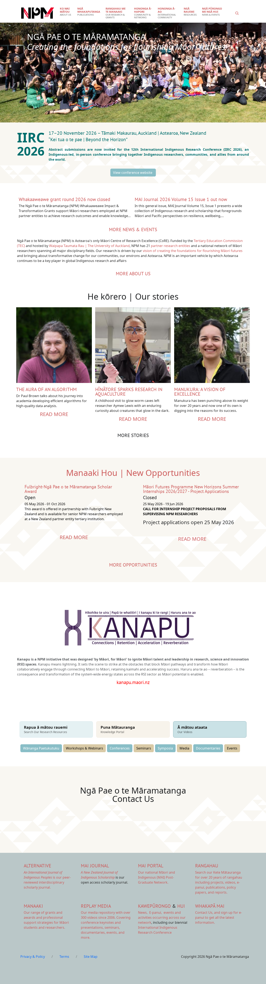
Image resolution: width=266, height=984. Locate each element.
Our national (156, 877)
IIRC (32, 137)
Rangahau (206, 866)
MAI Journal (95, 866)
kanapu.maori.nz (133, 682)
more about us (133, 273)
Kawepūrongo (154, 906)
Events (232, 748)
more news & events (133, 229)
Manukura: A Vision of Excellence (199, 391)
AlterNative (37, 866)
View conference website (133, 172)
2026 (32, 151)
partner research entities (170, 245)
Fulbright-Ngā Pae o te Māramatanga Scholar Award (68, 489)
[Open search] (237, 13)
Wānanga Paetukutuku (41, 748)
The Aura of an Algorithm (46, 389)
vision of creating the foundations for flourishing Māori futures (193, 250)
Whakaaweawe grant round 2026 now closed (64, 199)
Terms (64, 956)
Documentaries (208, 748)
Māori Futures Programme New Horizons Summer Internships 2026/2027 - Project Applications (191, 489)
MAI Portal (150, 866)
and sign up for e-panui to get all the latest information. (218, 917)
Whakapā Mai (209, 906)
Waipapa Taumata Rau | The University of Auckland (89, 245)
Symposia (165, 748)
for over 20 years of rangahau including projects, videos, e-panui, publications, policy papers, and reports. (218, 882)
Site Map (90, 956)
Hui (181, 906)
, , (150, 912)
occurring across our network (162, 917)
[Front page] (37, 13)
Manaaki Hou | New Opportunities (133, 472)
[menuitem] (66, 11)
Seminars (143, 748)
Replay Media (96, 906)
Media (184, 748)
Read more (54, 414)
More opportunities (133, 565)
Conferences (120, 748)
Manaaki (33, 906)
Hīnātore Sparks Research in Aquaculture (128, 391)
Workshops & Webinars (84, 748)
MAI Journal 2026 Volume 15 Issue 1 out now (181, 199)
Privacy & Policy (32, 956)
